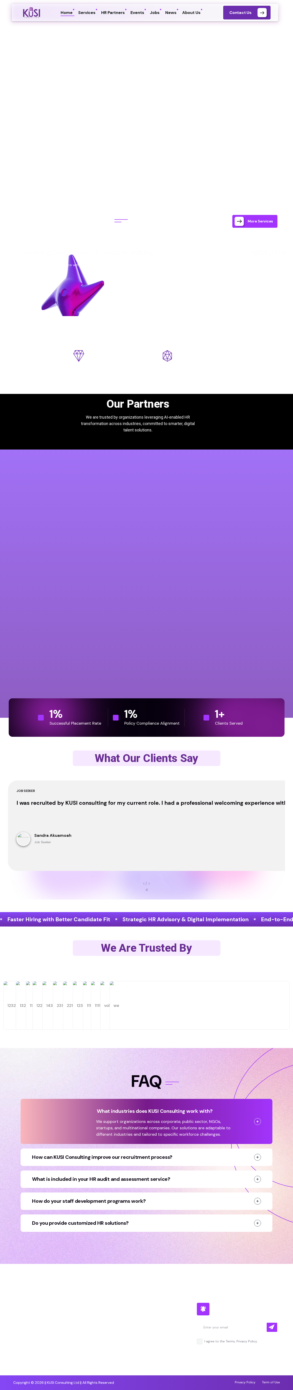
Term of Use (271, 1382)
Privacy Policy (245, 1382)
